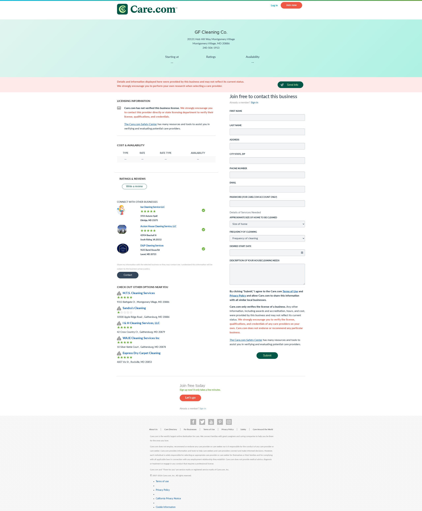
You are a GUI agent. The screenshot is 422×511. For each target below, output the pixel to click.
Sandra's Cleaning (134, 308)
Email (233, 183)
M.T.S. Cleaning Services (139, 293)
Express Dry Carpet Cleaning (142, 353)
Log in (274, 5)
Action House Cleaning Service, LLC (158, 226)
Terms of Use (290, 291)
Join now (291, 5)
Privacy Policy (238, 295)
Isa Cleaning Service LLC (152, 207)
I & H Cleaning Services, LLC (141, 323)
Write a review (134, 186)
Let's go (190, 397)
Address (234, 140)
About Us (153, 429)
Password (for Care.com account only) (253, 197)
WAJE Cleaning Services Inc (141, 338)
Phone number (238, 168)
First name (236, 111)
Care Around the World (263, 429)
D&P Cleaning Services (152, 246)
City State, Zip (237, 154)
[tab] (267, 212)
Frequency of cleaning (243, 232)
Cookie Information (166, 507)
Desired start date (240, 246)
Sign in (254, 102)
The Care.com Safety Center (246, 340)
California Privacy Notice (168, 498)
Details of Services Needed (245, 212)
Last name (235, 125)
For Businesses (190, 429)
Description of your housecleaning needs (254, 261)
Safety (243, 429)
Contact (128, 275)
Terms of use (162, 481)
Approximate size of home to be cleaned (253, 218)
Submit (267, 355)
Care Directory (170, 429)
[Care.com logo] (148, 9)
